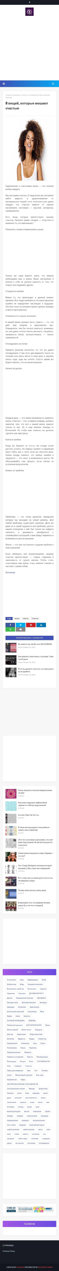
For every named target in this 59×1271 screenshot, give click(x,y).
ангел (19, 1093)
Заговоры (43, 1002)
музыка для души (13, 1111)
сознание (35, 1134)
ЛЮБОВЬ (32, 1020)
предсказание (12, 1120)
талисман (35, 1138)
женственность (31, 1098)
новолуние (37, 1111)
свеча (40, 1129)
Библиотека (11, 984)
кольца (20, 1107)
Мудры (31, 1039)
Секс (9, 1066)
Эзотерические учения (16, 1089)
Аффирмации (32, 980)
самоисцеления (13, 1129)
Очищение (25, 1043)
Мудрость (21, 1039)
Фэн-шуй (39, 1075)
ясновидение (44, 1143)
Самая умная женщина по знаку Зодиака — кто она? (36, 854)
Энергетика (42, 1089)
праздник (44, 1116)
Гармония (11, 993)
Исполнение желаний (15, 1011)
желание (18, 1098)
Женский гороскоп (29, 1002)
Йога (42, 1011)
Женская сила (12, 1002)
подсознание (32, 1116)
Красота (27, 1016)
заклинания (11, 1102)
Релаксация (11, 1061)
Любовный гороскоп (15, 1025)
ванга (45, 1093)
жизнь (17, 618)
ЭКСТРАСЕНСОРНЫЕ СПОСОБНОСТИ (22, 1084)
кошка (29, 1107)
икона (40, 1102)
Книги (18, 1016)
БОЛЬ (44, 980)
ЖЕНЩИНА (41, 998)
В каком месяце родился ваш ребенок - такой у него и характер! (34, 828)
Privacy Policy (9, 1251)
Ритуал (23, 1061)
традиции (46, 1138)
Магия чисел (26, 1030)
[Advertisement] (29, 48)
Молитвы (10, 1039)
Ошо (35, 1043)
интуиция (10, 1107)
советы (25, 618)
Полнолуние (12, 1048)
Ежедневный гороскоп (24, 998)
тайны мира (22, 1138)
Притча (30, 1057)
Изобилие (22, 1007)
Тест (36, 1070)
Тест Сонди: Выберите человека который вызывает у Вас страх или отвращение (35, 867)
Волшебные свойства (15, 989)
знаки (32, 1102)
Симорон (18, 1066)
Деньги (9, 998)
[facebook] (29, 2)
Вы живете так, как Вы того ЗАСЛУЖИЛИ (35, 644)
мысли (26, 1111)
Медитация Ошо (36, 1034)
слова (16, 1134)
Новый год (42, 1039)
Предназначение (13, 1052)
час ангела (19, 1143)
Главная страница (12, 95)
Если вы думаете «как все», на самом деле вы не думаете (35, 670)
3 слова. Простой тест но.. (28, 815)
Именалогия (34, 1007)
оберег (47, 1111)
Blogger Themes (45, 1267)
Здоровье (10, 1007)
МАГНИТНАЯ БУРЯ (34, 1025)
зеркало (23, 1102)
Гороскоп (22, 993)
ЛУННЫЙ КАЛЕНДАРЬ (16, 1020)
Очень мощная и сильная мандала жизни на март (35, 791)
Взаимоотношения (35, 984)
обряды (10, 1116)
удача (9, 1143)
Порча (22, 1048)
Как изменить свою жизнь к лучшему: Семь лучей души (36, 658)
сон (44, 1134)
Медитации (21, 1034)
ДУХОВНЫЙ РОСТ (36, 993)
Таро (29, 1070)
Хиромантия (12, 1079)
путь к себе (11, 1125)
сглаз (48, 1129)
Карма (9, 1016)
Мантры (10, 1034)
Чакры (22, 1079)
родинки (22, 1125)
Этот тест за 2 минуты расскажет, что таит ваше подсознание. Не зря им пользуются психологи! (35, 842)
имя (47, 1102)
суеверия (10, 1138)
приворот (25, 1120)
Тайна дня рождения (15, 1070)
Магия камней (12, 1030)
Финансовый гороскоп (23, 1075)
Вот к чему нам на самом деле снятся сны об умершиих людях (35, 879)
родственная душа (37, 1125)
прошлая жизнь (39, 1120)
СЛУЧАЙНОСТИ (43, 1061)
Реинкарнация (42, 1057)
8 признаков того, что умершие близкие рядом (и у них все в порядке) (34, 904)
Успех (9, 1075)
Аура (22, 980)
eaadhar (20, 1267)
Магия (47, 1025)
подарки (20, 1116)
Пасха (42, 1043)
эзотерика (31, 1143)
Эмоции (32, 1089)
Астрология (11, 980)
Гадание (43, 989)
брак (27, 1093)
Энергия (10, 1093)
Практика (32, 1048)
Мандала (38, 1030)
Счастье (24, 95)
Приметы (27, 1052)
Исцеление (32, 1011)
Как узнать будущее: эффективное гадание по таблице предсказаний (32, 804)
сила (9, 1134)
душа (9, 1098)
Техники (44, 1070)
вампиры (36, 1093)
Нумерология (12, 1043)
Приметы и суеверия (15, 1057)
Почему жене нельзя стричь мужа (32, 890)
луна (37, 1107)
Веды (22, 984)
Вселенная (32, 989)
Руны (31, 1061)
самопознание (28, 1129)
